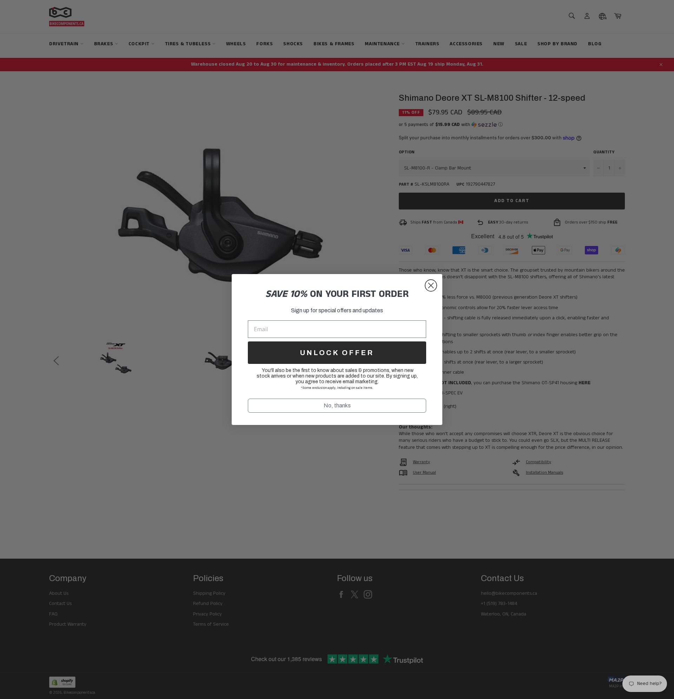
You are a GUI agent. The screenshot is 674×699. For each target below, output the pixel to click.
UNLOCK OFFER (337, 353)
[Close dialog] (431, 285)
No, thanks (337, 405)
